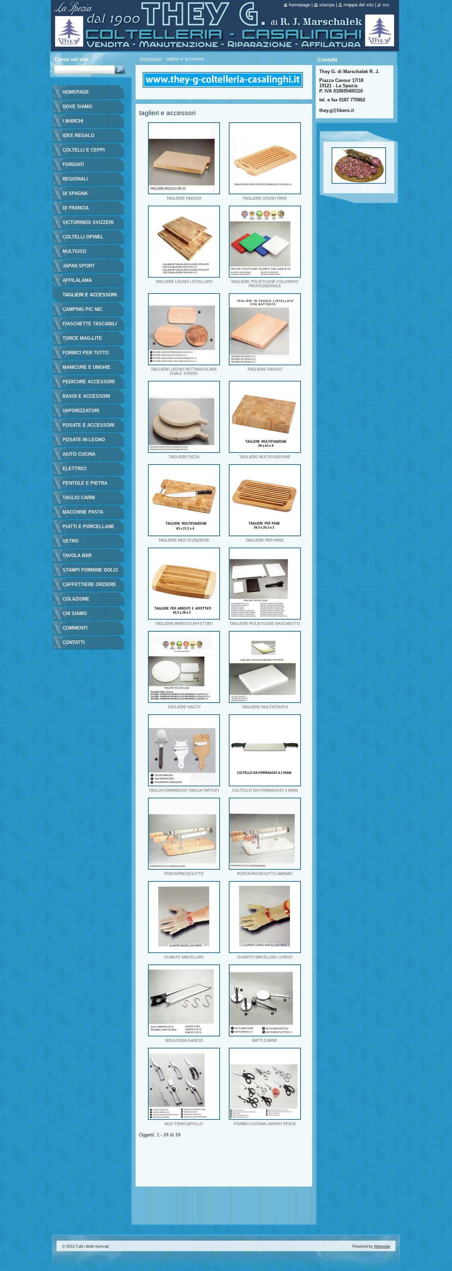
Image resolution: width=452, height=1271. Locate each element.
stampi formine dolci (90, 570)
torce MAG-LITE (82, 338)
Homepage (151, 58)
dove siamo (77, 106)
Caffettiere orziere (89, 584)
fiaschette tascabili (90, 323)
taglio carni (79, 497)
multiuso (74, 251)
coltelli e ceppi (84, 150)
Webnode (382, 1246)
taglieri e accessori (90, 294)
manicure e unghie (87, 367)
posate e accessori (88, 425)
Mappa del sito (359, 4)
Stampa (326, 4)
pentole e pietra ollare (85, 485)
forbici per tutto (86, 352)
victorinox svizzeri (88, 222)
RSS (386, 4)
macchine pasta (83, 512)
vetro (70, 541)
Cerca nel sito (71, 59)
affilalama (77, 280)
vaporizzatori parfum (81, 413)
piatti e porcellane (88, 526)
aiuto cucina (79, 454)
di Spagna (75, 193)
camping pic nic (82, 309)
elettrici (75, 468)
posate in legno (84, 439)
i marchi (73, 121)
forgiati (73, 164)
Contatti (74, 642)
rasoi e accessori (86, 396)
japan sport (79, 265)
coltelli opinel (83, 237)
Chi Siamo (75, 613)
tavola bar (77, 555)
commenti (75, 628)
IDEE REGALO (78, 135)
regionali (75, 179)
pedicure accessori (89, 381)
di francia (76, 208)
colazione (76, 599)
